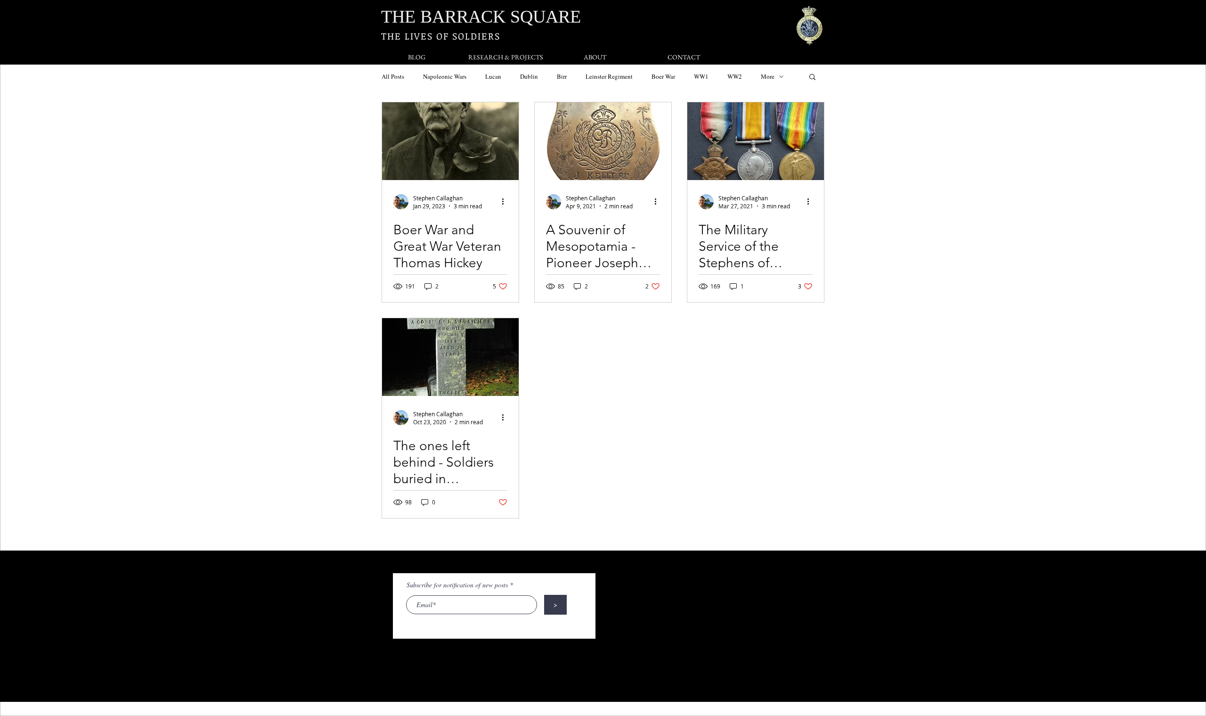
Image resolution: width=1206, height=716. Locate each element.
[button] (812, 77)
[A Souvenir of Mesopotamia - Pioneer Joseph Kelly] (603, 141)
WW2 (734, 76)
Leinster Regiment (609, 76)
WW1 (701, 76)
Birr (562, 76)
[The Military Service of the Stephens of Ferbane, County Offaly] (755, 141)
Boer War (663, 76)
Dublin (529, 76)
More (767, 76)
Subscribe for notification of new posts (457, 585)
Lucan (493, 76)
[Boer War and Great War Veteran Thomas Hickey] (450, 141)
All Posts (393, 76)
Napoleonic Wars (444, 76)
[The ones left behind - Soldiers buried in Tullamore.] (450, 357)
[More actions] (506, 201)
